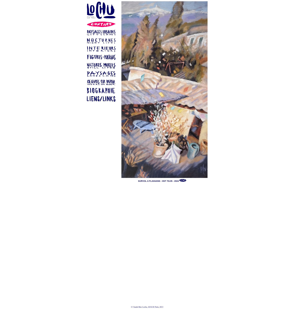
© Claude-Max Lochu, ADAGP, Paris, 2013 (147, 307)
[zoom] (162, 89)
